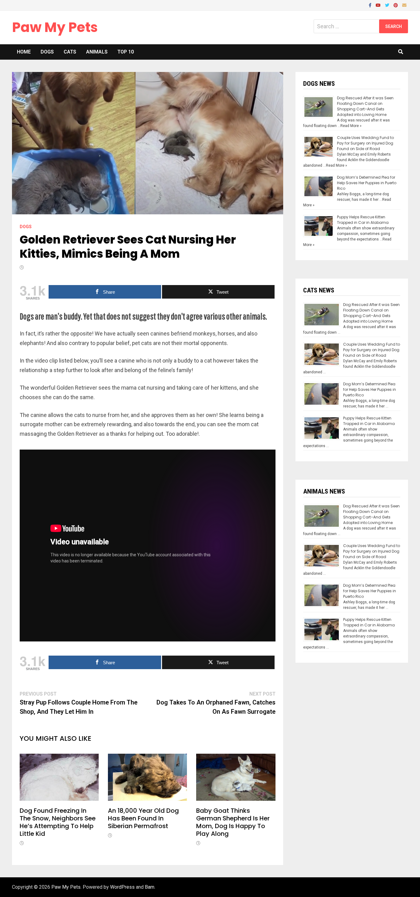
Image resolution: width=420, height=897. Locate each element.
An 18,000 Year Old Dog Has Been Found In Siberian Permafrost (143, 818)
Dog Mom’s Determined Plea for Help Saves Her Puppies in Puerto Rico (366, 183)
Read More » (351, 126)
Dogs (47, 52)
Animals (97, 52)
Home (24, 52)
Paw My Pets (55, 27)
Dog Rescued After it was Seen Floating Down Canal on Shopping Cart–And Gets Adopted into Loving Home (365, 106)
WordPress (122, 887)
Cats (70, 52)
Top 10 (125, 52)
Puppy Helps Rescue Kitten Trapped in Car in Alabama (363, 219)
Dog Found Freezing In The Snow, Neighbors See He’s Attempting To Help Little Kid (58, 822)
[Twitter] (387, 5)
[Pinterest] (396, 5)
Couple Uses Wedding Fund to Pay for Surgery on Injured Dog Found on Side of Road (365, 143)
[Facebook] (370, 5)
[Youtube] (378, 5)
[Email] (404, 5)
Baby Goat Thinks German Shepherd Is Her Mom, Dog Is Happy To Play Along (233, 822)
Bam (149, 887)
